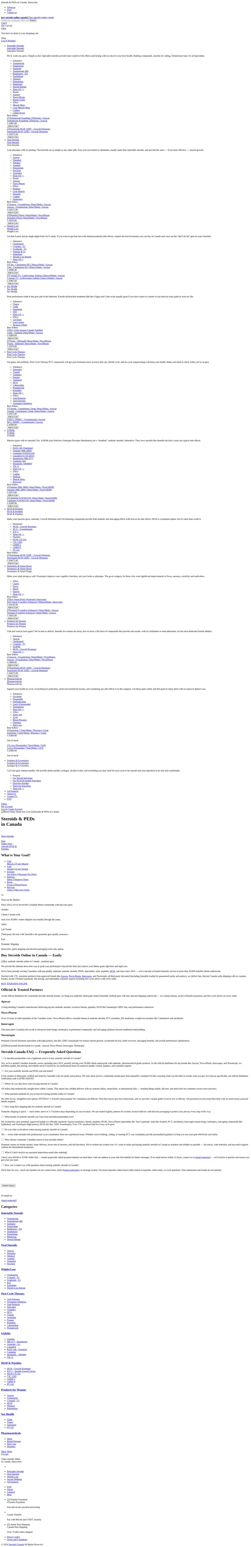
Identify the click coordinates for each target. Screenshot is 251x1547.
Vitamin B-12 (19, 251)
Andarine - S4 (13, 1344)
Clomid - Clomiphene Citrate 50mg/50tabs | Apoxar (30, 411)
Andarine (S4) (19, 461)
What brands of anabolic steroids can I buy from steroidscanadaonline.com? (39, 1117)
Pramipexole (18, 388)
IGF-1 (15, 532)
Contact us (12, 12)
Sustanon (17, 68)
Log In (4, 809)
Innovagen (87, 976)
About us (11, 7)
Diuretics (17, 722)
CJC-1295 (17, 542)
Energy (16, 591)
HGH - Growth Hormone (24, 526)
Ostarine (11, 1339)
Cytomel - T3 (19, 246)
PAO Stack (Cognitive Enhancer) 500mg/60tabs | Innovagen (34, 602)
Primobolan (18, 81)
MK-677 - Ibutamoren (17, 1341)
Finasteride (18, 699)
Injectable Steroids (15, 45)
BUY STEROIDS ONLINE (14, 983)
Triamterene (18, 707)
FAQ (9, 10)
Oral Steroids (13, 140)
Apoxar (16, 94)
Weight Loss (12, 226)
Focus (15, 586)
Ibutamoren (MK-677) (23, 458)
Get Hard (17, 319)
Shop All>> (18, 259)
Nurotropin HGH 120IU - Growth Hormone (27, 131)
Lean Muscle (19, 191)
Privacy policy (13, 1537)
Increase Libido (20, 325)
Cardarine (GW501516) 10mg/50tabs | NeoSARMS (31, 500)
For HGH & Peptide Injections (27, 781)
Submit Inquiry (8, 1185)
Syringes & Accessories (18, 760)
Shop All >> (18, 89)
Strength (16, 194)
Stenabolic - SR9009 (16, 1354)
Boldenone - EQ (20, 74)
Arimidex (17, 375)
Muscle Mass (19, 105)
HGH (112, 971)
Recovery (17, 482)
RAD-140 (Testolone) (23, 448)
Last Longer (18, 322)
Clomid (16, 372)
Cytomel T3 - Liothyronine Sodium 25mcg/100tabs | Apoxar (34, 278)
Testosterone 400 (20, 71)
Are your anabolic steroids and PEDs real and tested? (29, 1071)
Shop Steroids (7, 836)
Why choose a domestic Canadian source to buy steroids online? (34, 1139)
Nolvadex (17, 369)
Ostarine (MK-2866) (22, 450)
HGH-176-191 (19, 539)
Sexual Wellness (14, 1479)
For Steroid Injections (23, 778)
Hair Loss (17, 725)
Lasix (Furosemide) (22, 704)
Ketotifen (17, 390)
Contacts (11, 1492)
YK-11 (16, 466)
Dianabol (17, 160)
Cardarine (11, 1352)
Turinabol (17, 173)
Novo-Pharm (19, 97)
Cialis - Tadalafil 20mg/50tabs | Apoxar (25, 333)
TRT (15, 312)
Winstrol (16, 79)
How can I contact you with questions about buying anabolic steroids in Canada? (42, 1165)
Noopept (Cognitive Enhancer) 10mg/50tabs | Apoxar (31, 613)
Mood (15, 589)
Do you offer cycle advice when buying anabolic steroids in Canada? (36, 1129)
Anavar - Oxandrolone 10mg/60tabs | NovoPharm (30, 659)
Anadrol (16, 165)
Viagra (16, 304)
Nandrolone (18, 66)
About (10, 1489)
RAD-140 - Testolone (17, 1349)
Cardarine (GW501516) (24, 453)
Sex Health (12, 286)
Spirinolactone (19, 701)
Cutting (16, 110)
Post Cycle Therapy (16, 352)
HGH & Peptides (15, 509)
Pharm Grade (19, 100)
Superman (17, 309)
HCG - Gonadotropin (23, 529)
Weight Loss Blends (22, 257)
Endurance (18, 199)
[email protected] (202, 1157)
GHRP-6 (17, 547)
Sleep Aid (17, 714)
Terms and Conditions (17, 1539)
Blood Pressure (20, 720)
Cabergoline (18, 385)
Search (33, 20)
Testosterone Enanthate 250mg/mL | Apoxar (27, 120)
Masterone (17, 84)
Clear (3, 28)
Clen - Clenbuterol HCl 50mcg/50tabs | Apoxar (28, 267)
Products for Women (16, 621)
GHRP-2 (17, 545)
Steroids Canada (16, 1544)
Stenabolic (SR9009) (22, 463)
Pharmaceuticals (14, 679)
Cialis (15, 306)
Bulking (16, 189)
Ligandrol (11, 1347)
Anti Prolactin (19, 398)
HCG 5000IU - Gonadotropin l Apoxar (25, 422)
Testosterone (18, 63)
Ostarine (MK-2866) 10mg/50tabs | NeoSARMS (29, 490)
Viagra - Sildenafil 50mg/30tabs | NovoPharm (28, 343)
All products (12, 1482)
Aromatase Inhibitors (22, 403)
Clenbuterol (18, 244)
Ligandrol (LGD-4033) (23, 456)
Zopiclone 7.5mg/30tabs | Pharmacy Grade (26, 733)
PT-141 (16, 550)
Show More (6, 1451)
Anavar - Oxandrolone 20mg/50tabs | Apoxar (28, 207)
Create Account (15, 809)
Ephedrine (17, 254)
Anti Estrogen (19, 401)
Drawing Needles (21, 783)
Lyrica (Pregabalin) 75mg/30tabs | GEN (25, 748)
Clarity (16, 584)
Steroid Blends (19, 87)
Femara (16, 377)
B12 (9, 1283)
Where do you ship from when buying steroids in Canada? (31, 1084)
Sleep (9, 1439)
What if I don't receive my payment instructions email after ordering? (36, 1152)
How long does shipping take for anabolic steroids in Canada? (33, 1106)
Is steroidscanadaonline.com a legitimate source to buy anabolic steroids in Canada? (43, 1058)
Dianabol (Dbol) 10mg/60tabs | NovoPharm (27, 218)
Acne (15, 717)
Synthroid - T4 (19, 249)
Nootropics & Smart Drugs (19, 566)
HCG (15, 382)
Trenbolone (18, 76)
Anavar (16, 157)
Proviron (17, 170)
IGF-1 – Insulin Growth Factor (21, 1371)
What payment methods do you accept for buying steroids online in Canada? (40, 1094)
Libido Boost (19, 113)
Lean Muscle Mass (21, 107)
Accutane (17, 696)
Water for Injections (22, 786)
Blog (9, 1494)
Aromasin (17, 380)
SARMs (11, 430)
